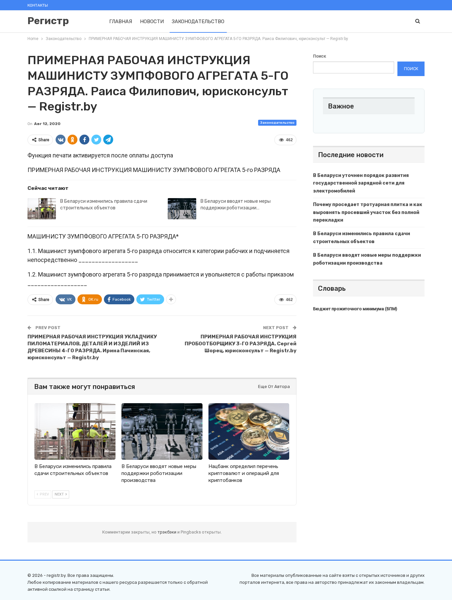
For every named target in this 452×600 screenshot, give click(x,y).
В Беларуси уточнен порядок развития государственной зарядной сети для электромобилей (361, 183)
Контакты (37, 5)
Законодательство (198, 21)
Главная (120, 21)
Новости (152, 21)
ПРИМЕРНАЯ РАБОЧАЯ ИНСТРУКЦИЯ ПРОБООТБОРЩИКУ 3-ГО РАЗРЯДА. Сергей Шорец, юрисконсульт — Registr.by (240, 344)
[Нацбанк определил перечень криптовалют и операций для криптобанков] (249, 431)
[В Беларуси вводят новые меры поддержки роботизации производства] (182, 208)
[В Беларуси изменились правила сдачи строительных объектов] (41, 208)
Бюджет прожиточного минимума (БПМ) (355, 308)
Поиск (319, 56)
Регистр (48, 21)
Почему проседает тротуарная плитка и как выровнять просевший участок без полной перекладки (367, 212)
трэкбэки (167, 532)
